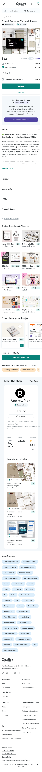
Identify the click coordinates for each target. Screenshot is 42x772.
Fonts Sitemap (27, 732)
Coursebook (8, 639)
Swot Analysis (23, 611)
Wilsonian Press (9, 341)
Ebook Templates (25, 573)
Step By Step (25, 617)
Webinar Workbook (21, 645)
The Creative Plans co (11, 290)
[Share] (37, 31)
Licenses (5, 696)
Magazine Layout (24, 639)
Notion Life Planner (29, 244)
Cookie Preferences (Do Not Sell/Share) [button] (16, 760)
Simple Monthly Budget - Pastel (14, 288)
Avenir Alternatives (29, 719)
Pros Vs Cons (28, 600)
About (4, 707)
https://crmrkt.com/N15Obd (26, 137)
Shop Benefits (7, 734)
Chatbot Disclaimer (9, 754)
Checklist (7, 600)
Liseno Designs (9, 312)
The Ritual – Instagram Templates (15, 310)
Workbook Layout (10, 650)
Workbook (17, 589)
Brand (4, 711)
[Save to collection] (37, 41)
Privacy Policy (7, 747)
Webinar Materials (30, 578)
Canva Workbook (10, 567)
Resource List (8, 611)
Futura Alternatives (29, 715)
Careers (5, 715)
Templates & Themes (8, 17)
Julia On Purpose (9, 246)
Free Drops (26, 683)
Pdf (35, 645)
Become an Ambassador (11, 739)
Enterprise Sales (28, 688)
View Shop (33, 381)
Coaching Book (27, 628)
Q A (17, 600)
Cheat (20, 606)
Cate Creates (28, 312)
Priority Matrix (9, 622)
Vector (13, 595)
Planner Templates (10, 628)
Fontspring (26, 707)
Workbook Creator (29, 562)
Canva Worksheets (27, 567)
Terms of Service (8, 751)
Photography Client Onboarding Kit (15, 484)
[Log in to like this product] (16, 233)
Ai (4, 595)
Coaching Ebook (9, 634)
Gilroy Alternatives (29, 728)
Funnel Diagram (9, 617)
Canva (6, 589)
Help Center (6, 692)
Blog (3, 683)
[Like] (37, 36)
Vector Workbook (26, 595)
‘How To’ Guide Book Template (14, 339)
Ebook (31, 584)
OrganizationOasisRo (31, 268)
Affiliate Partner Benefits (11, 730)
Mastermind (25, 634)
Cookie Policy (7, 757)
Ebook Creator (9, 573)
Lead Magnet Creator (11, 578)
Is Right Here (35, 341)
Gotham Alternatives (30, 711)
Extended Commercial (13, 79)
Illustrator (29, 589)
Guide (6, 584)
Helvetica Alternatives (30, 724)
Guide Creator (18, 584)
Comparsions (8, 606)
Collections (6, 688)
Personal (8, 64)
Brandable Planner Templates (14, 513)
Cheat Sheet (32, 606)
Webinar (7, 645)
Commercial (9, 67)
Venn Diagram (24, 622)
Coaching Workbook (11, 562)
